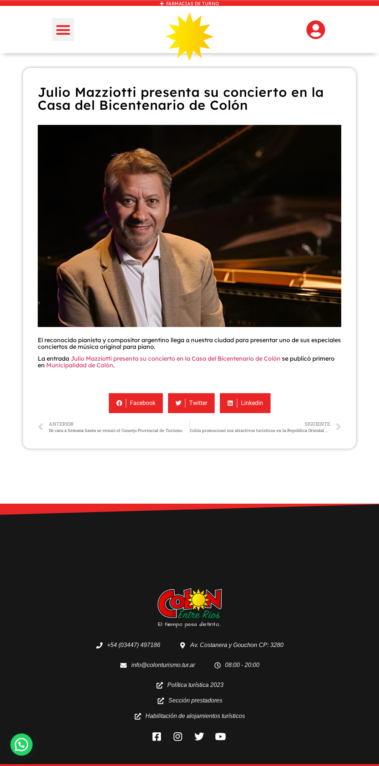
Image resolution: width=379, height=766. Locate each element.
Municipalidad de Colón (79, 365)
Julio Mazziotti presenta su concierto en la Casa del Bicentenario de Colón (176, 358)
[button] (63, 29)
